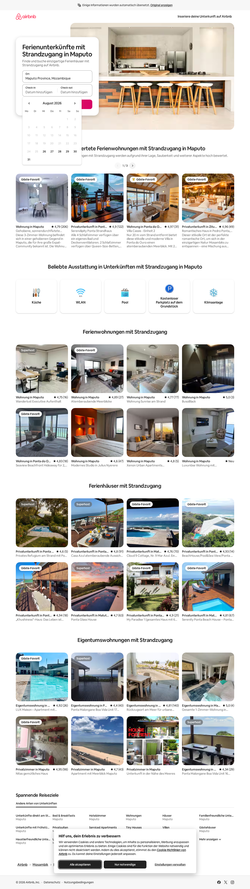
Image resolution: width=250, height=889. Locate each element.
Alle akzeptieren (80, 864)
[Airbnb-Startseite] (26, 16)
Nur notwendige (125, 864)
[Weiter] (132, 165)
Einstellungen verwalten (170, 864)
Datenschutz (52, 882)
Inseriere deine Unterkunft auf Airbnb (205, 16)
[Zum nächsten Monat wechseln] (75, 103)
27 (52, 151)
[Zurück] (118, 165)
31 (28, 159)
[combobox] (57, 78)
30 (75, 151)
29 (67, 151)
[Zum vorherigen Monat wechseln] (29, 103)
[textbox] (39, 92)
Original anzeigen (161, 5)
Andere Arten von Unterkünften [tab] (36, 803)
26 (44, 151)
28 (59, 151)
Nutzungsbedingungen (79, 882)
